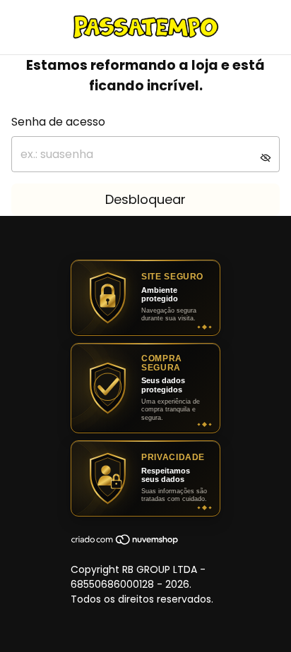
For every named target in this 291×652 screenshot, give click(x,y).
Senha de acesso (58, 122)
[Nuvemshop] (125, 542)
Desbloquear (145, 199)
